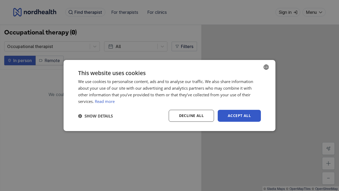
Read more (105, 101)
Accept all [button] (239, 115)
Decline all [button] (191, 115)
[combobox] (266, 67)
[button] (95, 116)
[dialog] (169, 95)
